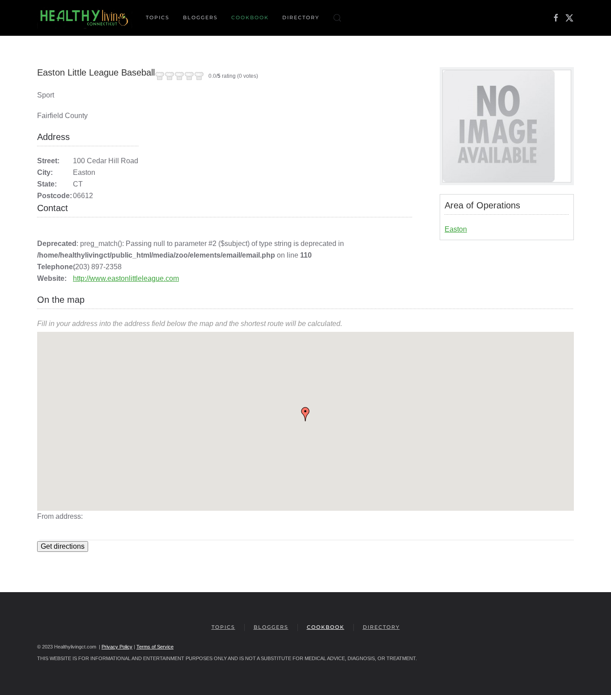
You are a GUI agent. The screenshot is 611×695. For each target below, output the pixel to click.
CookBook (250, 17)
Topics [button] (158, 17)
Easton (456, 229)
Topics (223, 627)
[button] (337, 18)
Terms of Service (155, 646)
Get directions (63, 546)
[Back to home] (84, 18)
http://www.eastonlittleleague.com (126, 278)
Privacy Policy (117, 646)
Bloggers (200, 17)
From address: (60, 516)
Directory (300, 17)
